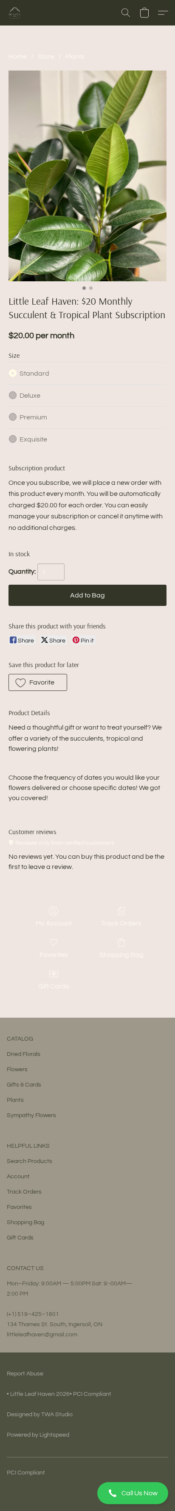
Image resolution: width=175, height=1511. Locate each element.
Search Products (29, 1161)
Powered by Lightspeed (38, 1435)
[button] (87, 1493)
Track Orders (121, 923)
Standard (34, 373)
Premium (33, 417)
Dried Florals (23, 1054)
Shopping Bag (121, 954)
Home (17, 56)
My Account (54, 923)
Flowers (17, 1069)
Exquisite (33, 439)
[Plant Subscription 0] (87, 176)
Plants (75, 56)
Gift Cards (53, 986)
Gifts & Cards (24, 1085)
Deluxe (30, 395)
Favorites (54, 954)
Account (18, 1177)
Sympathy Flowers (31, 1115)
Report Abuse (25, 1374)
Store (46, 56)
